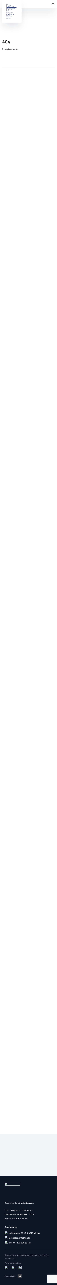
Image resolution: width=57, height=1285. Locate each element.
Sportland (17, 390)
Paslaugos (28, 1210)
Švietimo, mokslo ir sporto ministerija (33, 815)
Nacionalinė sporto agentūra (17, 1026)
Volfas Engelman (17, 179)
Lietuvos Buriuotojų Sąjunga (12, 11)
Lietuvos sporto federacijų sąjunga (9, 815)
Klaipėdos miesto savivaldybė (9, 605)
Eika (41, 179)
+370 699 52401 (23, 1242)
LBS (6, 1210)
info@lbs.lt (24, 1237)
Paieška (47, 4)
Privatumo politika (26, 1170)
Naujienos (15, 1210)
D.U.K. (32, 1214)
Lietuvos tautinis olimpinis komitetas (41, 605)
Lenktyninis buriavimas (16, 1214)
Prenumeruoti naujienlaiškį (28, 1164)
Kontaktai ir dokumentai (16, 1218)
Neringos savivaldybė (25, 605)
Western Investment (20, 1276)
